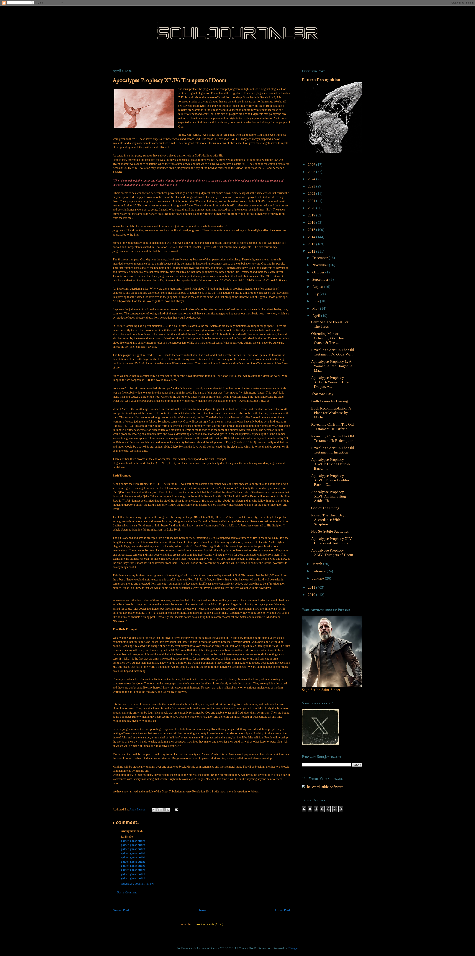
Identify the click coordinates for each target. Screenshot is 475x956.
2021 (312, 201)
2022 (312, 193)
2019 (312, 215)
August (318, 287)
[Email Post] (175, 809)
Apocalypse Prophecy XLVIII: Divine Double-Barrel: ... (330, 463)
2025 (312, 172)
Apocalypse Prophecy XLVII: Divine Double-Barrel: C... (330, 480)
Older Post (282, 910)
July (316, 294)
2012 (312, 251)
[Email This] (154, 810)
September (320, 279)
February (319, 571)
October (318, 272)
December (320, 258)
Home (202, 910)
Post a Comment (127, 892)
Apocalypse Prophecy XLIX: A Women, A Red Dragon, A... (330, 382)
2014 (312, 237)
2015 (312, 230)
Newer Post (121, 910)
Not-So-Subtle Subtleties (330, 531)
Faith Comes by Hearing (329, 401)
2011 (312, 587)
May (316, 308)
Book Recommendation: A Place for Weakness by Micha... (331, 412)
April (316, 316)
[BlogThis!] (157, 810)
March (317, 564)
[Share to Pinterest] (168, 810)
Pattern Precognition (321, 79)
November (320, 265)
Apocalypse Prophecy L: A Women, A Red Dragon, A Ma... (332, 365)
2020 (312, 208)
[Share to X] (161, 810)
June (316, 301)
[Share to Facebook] (164, 810)
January (318, 578)
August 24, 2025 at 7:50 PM (137, 883)
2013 (312, 244)
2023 (312, 186)
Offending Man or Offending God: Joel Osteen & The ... (328, 338)
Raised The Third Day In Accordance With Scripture (329, 519)
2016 (312, 222)
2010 (312, 595)
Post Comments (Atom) (209, 924)
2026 (312, 164)
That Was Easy (322, 394)
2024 (312, 179)
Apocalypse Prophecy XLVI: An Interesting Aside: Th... (328, 496)
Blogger (293, 948)
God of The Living (325, 508)
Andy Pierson (137, 809)
